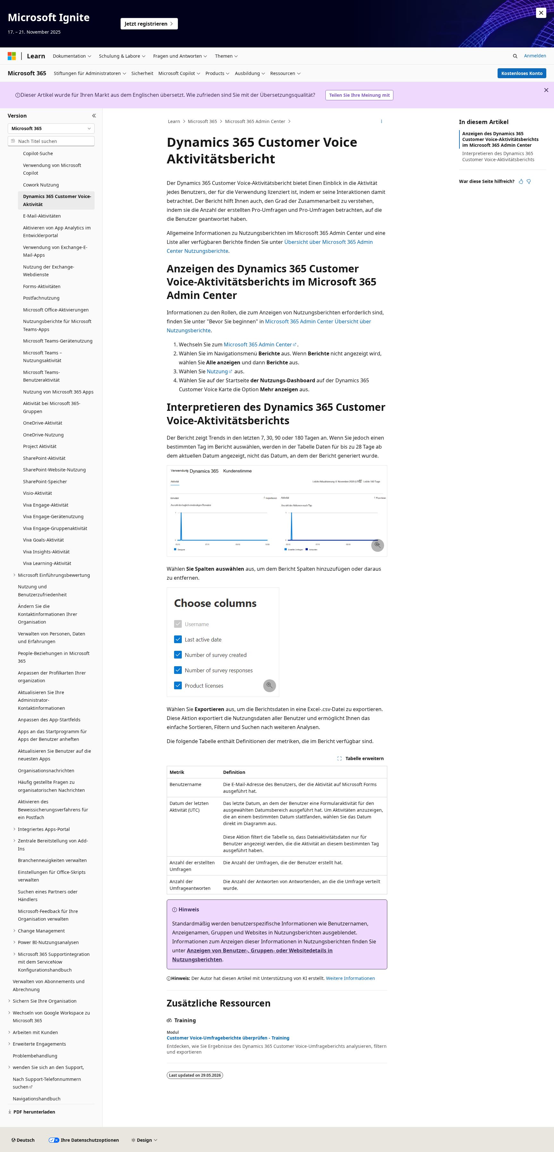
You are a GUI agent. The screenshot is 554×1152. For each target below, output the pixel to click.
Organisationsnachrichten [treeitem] (46, 770)
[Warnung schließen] (541, 13)
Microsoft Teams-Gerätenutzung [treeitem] (58, 341)
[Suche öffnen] (515, 56)
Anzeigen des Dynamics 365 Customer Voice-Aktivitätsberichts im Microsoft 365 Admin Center (500, 139)
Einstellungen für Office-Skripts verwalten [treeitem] (52, 876)
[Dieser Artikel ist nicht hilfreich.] (529, 181)
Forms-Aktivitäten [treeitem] (42, 286)
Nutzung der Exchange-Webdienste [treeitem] (48, 271)
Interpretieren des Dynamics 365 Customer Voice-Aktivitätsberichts (498, 156)
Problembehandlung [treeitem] (35, 1056)
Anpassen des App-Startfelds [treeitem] (49, 720)
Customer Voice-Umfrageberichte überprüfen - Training (228, 1038)
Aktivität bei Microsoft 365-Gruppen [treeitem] (51, 407)
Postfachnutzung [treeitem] (41, 298)
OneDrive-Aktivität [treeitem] (42, 423)
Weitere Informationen (350, 978)
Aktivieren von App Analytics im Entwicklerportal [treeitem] (57, 232)
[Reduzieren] (94, 116)
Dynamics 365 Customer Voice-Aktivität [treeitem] (57, 200)
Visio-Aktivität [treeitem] (37, 493)
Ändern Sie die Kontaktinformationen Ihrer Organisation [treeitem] (47, 614)
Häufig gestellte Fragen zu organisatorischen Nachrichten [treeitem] (51, 786)
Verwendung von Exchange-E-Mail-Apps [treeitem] (55, 251)
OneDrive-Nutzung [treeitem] (43, 435)
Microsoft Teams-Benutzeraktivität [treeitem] (41, 376)
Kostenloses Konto (522, 73)
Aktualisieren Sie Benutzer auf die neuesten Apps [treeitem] (54, 755)
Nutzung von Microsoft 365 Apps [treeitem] (58, 392)
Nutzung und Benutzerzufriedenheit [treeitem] (42, 591)
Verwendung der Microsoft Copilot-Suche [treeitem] (52, 150)
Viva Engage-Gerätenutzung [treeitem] (53, 516)
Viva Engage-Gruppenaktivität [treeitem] (55, 528)
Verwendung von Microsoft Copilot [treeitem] (52, 169)
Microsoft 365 (202, 121)
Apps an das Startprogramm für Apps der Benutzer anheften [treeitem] (52, 735)
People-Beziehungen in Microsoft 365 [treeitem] (53, 657)
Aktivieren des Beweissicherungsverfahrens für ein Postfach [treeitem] (53, 809)
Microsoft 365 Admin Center (255, 121)
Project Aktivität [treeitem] (39, 446)
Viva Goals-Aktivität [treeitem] (43, 540)
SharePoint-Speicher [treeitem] (45, 481)
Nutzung (217, 371)
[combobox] (51, 128)
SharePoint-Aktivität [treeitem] (44, 458)
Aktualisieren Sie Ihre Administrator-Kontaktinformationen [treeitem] (41, 700)
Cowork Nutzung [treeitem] (41, 185)
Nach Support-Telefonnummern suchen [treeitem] (47, 1083)
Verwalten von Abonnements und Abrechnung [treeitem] (49, 985)
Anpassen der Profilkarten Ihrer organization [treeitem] (52, 677)
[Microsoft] (12, 56)
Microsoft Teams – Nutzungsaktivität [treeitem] (42, 357)
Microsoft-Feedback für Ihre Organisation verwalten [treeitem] (48, 915)
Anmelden (535, 56)
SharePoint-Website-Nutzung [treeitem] (54, 470)
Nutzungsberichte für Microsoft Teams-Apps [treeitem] (57, 325)
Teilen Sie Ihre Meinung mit (359, 95)
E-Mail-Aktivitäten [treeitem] (42, 216)
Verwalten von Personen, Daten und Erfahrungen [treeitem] (51, 638)
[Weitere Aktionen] (381, 121)
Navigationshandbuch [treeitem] (37, 1099)
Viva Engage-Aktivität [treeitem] (45, 505)
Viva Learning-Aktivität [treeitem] (47, 563)
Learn (174, 121)
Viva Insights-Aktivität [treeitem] (46, 552)
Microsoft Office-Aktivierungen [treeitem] (56, 310)
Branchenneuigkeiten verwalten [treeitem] (52, 860)
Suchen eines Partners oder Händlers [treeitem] (48, 896)
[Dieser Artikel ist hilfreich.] (521, 181)
